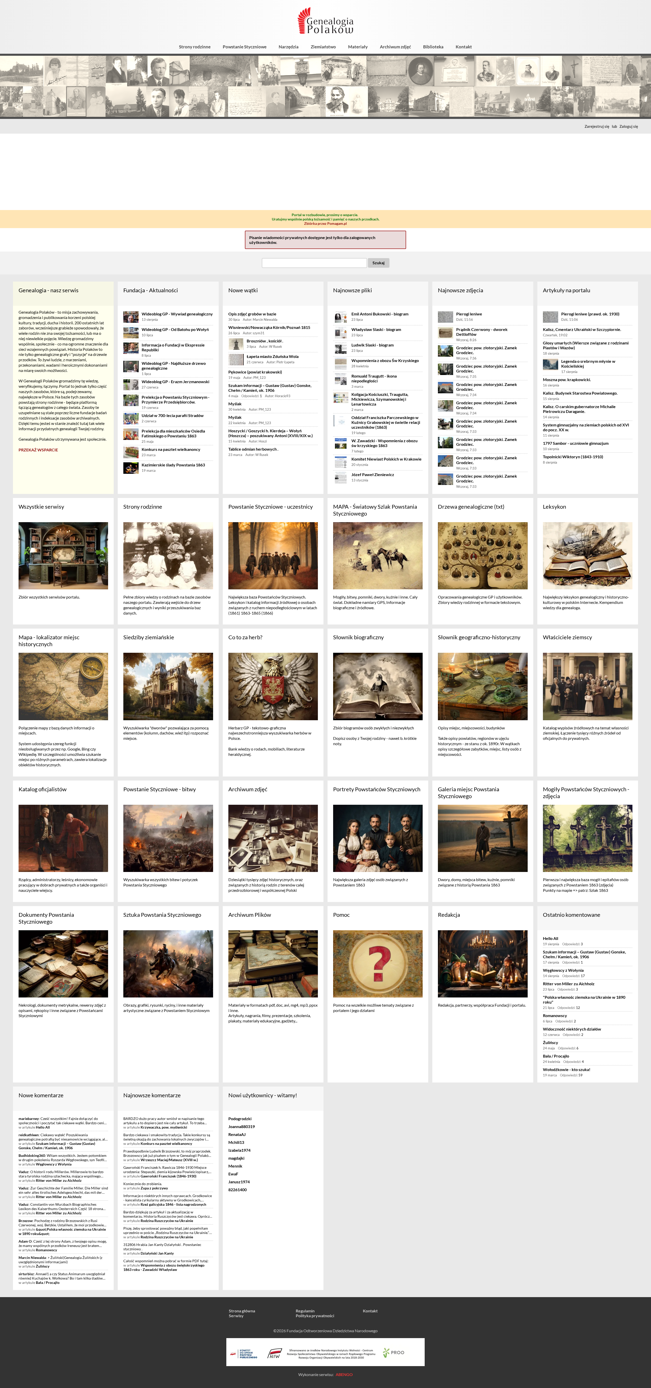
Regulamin (305, 1310)
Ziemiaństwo (323, 46)
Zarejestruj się (597, 126)
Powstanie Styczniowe (245, 46)
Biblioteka (433, 46)
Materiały (358, 46)
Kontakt (464, 46)
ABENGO (344, 1374)
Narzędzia (289, 46)
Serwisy (236, 1315)
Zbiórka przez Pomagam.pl (325, 223)
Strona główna (242, 1310)
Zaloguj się (628, 126)
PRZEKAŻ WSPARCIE (38, 449)
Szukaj (378, 262)
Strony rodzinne (195, 46)
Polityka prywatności (315, 1315)
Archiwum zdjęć (395, 46)
